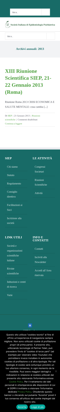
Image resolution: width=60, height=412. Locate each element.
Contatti (39, 248)
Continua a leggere (13, 123)
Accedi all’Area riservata (43, 273)
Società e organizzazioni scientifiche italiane (14, 253)
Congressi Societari (40, 169)
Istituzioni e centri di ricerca (16, 284)
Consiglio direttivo (12, 194)
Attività (38, 193)
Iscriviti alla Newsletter (41, 259)
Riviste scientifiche (13, 271)
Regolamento (14, 183)
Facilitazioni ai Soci (14, 207)
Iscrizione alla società (14, 221)
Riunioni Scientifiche (41, 182)
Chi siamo (12, 166)
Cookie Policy (16, 381)
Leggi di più (37, 407)
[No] (56, 371)
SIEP (10, 115)
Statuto (10, 175)
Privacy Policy (25, 391)
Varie (9, 295)
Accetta (22, 407)
